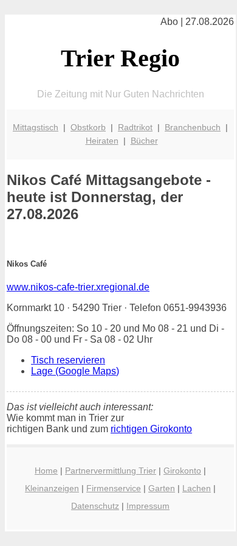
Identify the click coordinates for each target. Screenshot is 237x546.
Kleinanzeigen (52, 488)
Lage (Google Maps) (75, 371)
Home (46, 470)
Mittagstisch (35, 127)
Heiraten (102, 140)
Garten (161, 488)
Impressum (148, 506)
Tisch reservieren (68, 360)
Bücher (144, 140)
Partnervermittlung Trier (110, 470)
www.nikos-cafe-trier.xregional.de (78, 287)
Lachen (196, 488)
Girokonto (182, 470)
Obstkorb (88, 127)
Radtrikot (135, 127)
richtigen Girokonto (151, 429)
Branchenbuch (193, 127)
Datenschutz (95, 506)
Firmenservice (113, 488)
